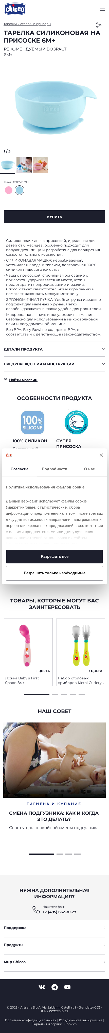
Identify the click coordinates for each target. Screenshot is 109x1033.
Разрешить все (54, 556)
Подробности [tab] (54, 469)
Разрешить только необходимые (54, 573)
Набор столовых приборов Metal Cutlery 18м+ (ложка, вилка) (80, 680)
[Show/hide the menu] (102, 9)
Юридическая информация (80, 1020)
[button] (54, 109)
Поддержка (15, 927)
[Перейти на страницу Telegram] (54, 987)
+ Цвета (43, 671)
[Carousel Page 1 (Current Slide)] (36, 694)
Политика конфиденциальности (31, 1020)
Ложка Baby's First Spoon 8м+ (22, 680)
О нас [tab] (89, 469)
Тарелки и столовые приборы (27, 24)
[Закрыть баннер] (101, 455)
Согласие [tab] (19, 469)
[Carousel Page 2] (55, 694)
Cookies (70, 1024)
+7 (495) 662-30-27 (59, 912)
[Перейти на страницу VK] (42, 987)
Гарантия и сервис (47, 1024)
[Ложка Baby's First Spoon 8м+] (28, 645)
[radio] (8, 190)
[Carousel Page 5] (82, 694)
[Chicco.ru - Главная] (15, 9)
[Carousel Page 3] (64, 694)
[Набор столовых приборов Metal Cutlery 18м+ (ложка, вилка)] (81, 645)
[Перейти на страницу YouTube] (67, 987)
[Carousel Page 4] (73, 694)
